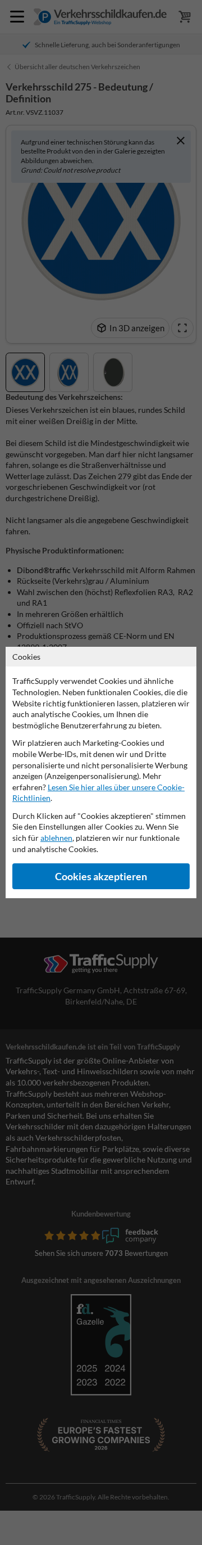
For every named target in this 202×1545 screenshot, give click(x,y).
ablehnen (56, 838)
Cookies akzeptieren (101, 876)
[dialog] (101, 772)
